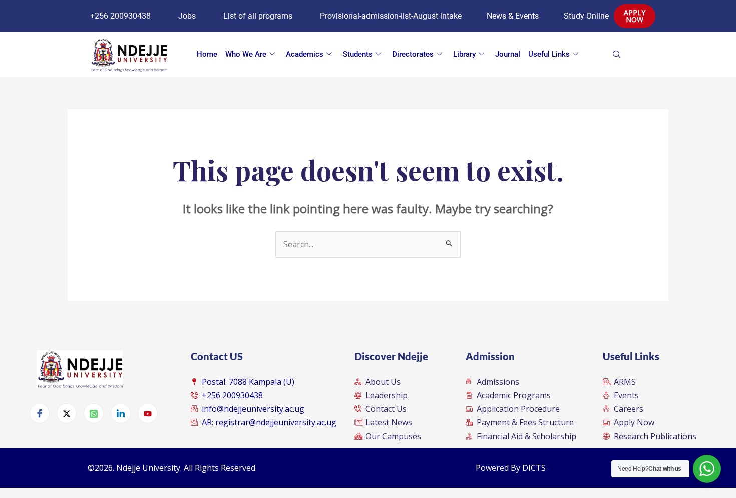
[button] (632, 54)
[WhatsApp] (94, 413)
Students (358, 54)
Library (464, 54)
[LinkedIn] (121, 413)
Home (207, 54)
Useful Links (549, 54)
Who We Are (245, 54)
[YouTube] (148, 413)
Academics (304, 54)
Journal (507, 54)
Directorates (413, 54)
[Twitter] (67, 413)
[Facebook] (40, 413)
